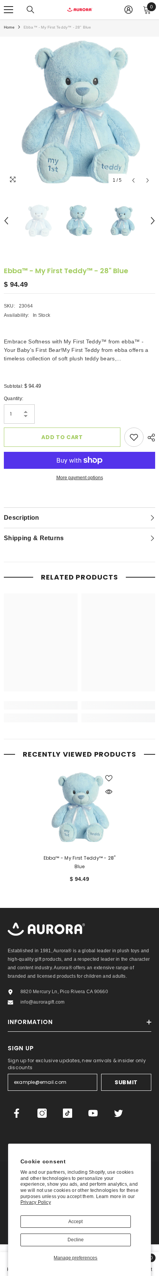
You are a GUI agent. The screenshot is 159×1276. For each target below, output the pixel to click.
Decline (76, 1239)
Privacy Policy (35, 1202)
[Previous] (133, 180)
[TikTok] (67, 1113)
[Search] (30, 9)
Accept (75, 1221)
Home (9, 27)
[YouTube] (93, 1113)
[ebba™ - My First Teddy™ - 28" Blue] (80, 807)
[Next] (147, 180)
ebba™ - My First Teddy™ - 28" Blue (80, 862)
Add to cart (62, 437)
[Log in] (128, 10)
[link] (41, 705)
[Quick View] (109, 792)
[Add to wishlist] (134, 437)
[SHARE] (149, 437)
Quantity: (13, 398)
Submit (126, 1082)
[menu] (8, 9)
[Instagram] (42, 1113)
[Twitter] (118, 1113)
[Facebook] (16, 1113)
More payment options (79, 477)
